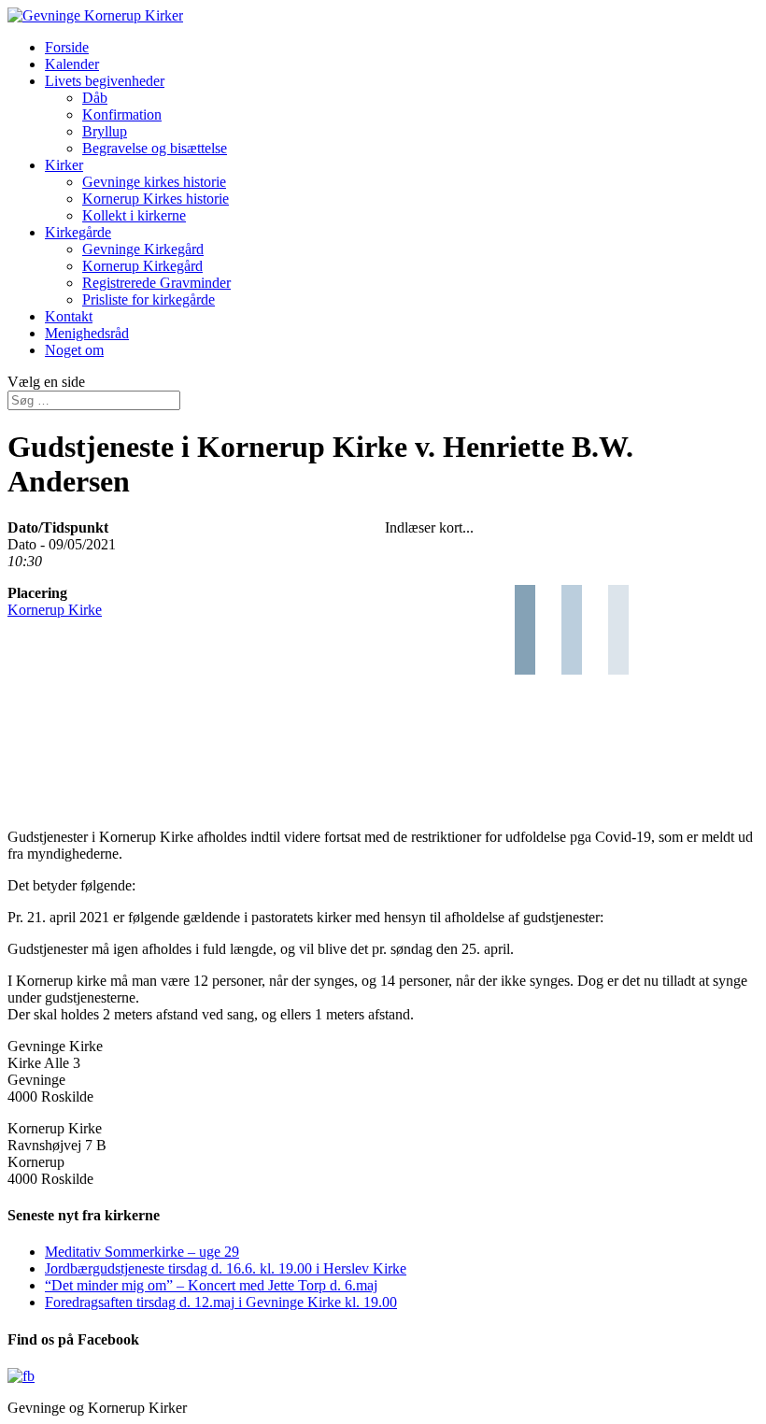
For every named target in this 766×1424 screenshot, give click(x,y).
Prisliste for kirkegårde (148, 299)
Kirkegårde (78, 232)
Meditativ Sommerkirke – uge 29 (142, 1252)
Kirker (64, 165)
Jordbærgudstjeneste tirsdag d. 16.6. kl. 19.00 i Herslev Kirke (225, 1268)
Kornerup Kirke (54, 610)
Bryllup (104, 131)
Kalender (72, 64)
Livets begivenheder (104, 81)
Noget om (74, 350)
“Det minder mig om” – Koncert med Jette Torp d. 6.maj (211, 1285)
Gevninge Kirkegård (143, 249)
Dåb (94, 98)
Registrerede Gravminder (156, 283)
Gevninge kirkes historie (154, 182)
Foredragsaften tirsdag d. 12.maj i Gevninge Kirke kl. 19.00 (221, 1302)
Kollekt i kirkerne (134, 215)
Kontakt (68, 316)
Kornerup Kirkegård (142, 266)
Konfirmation (122, 114)
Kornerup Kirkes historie (155, 198)
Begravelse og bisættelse (154, 148)
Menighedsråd (87, 333)
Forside (67, 47)
